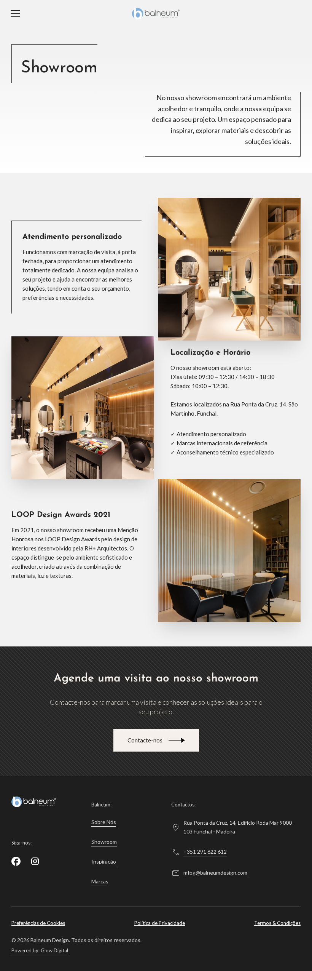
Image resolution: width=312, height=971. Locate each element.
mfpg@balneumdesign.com (215, 872)
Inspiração (103, 861)
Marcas (99, 881)
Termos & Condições (277, 923)
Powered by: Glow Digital (39, 950)
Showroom (104, 841)
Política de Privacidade (159, 923)
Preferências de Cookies (38, 923)
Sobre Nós (103, 822)
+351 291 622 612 (205, 851)
